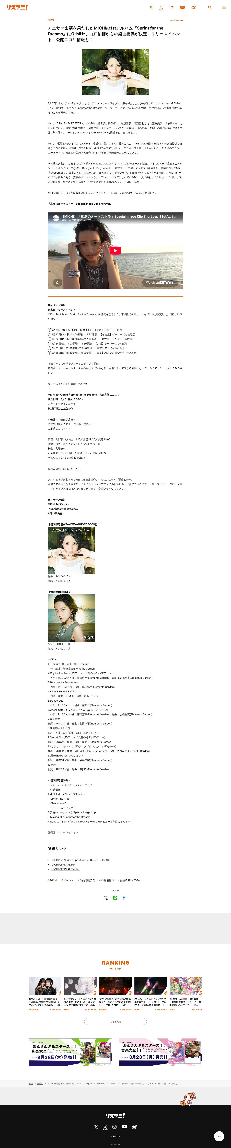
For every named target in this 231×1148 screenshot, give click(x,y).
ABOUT (115, 1136)
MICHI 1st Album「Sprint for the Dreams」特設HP (81, 860)
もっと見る (115, 1021)
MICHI (53, 880)
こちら (79, 383)
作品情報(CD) (87, 880)
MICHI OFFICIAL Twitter (65, 869)
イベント (68, 880)
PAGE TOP (219, 1136)
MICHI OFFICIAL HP (63, 864)
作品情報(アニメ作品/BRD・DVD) (120, 880)
